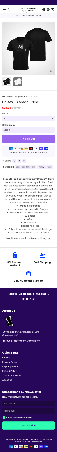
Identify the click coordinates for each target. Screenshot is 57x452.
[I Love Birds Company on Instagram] (30, 298)
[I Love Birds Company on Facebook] (27, 298)
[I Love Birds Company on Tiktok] (33, 298)
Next (52, 48)
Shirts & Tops (30, 96)
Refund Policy (9, 371)
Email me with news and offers (19, 417)
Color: (8, 125)
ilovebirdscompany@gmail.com (21, 340)
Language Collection (25, 167)
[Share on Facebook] (14, 161)
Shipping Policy (10, 366)
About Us (7, 380)
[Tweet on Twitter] (19, 161)
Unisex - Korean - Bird (31, 16)
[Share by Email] (24, 161)
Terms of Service (11, 375)
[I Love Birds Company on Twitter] (23, 298)
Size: (5, 113)
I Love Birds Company (29, 439)
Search (6, 357)
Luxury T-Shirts (45, 167)
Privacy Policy (9, 362)
